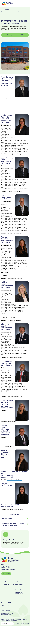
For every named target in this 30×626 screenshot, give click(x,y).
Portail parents (19, 584)
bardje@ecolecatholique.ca (14, 191)
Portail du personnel (6, 610)
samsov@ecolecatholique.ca (14, 479)
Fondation (3, 587)
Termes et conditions (14, 623)
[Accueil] (8, 3)
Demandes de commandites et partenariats (19, 594)
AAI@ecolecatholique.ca (15, 543)
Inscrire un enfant (19, 581)
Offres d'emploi (5, 605)
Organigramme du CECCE (15, 35)
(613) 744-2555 (5, 568)
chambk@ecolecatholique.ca (15, 509)
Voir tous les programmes (7, 584)
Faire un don (18, 589)
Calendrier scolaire (20, 587)
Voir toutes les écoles (6, 581)
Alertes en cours (25, 623)
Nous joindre (6, 573)
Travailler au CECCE (6, 602)
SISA (2, 608)
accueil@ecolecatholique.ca (8, 569)
